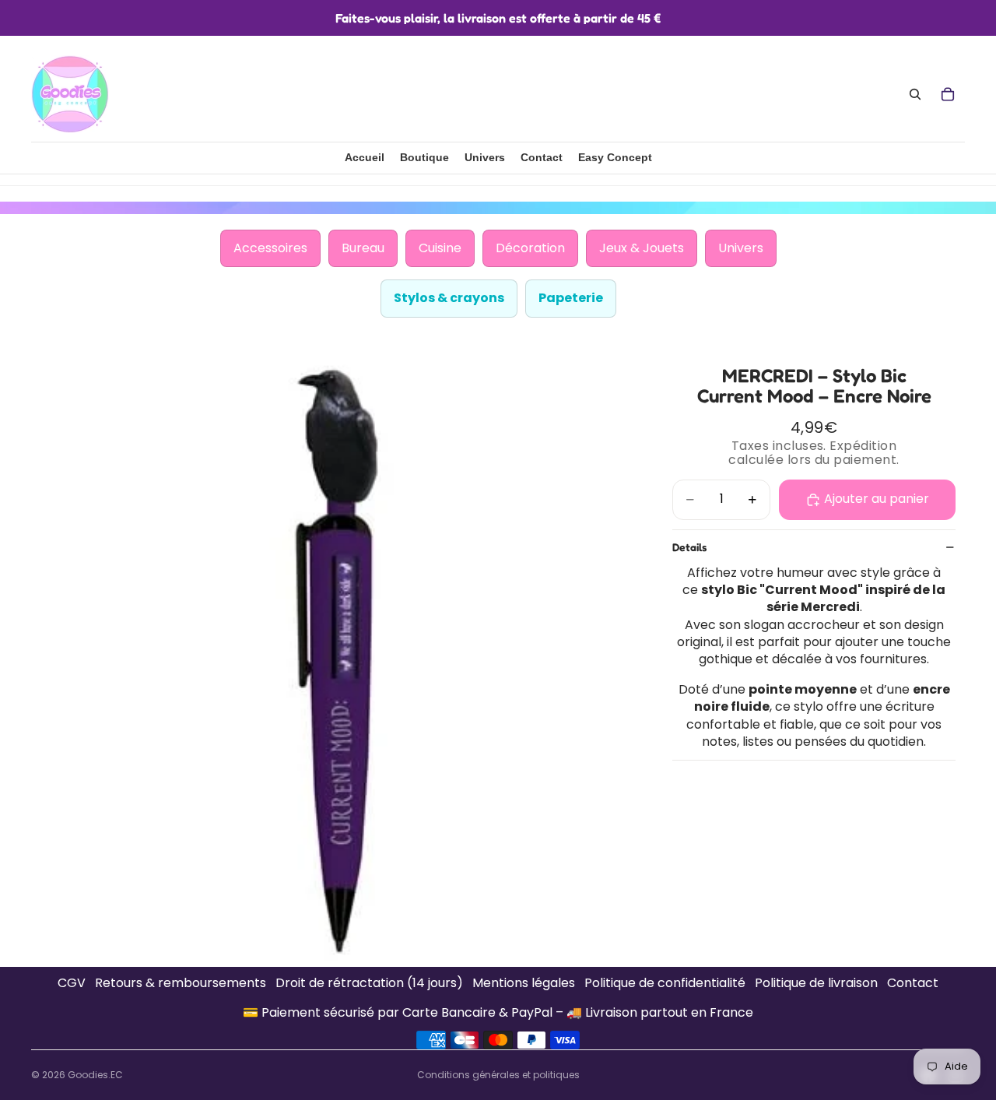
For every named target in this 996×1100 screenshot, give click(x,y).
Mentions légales (523, 983)
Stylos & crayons (449, 298)
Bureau (363, 248)
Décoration (530, 248)
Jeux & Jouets (641, 248)
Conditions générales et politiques (498, 1074)
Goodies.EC (95, 1074)
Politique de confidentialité (664, 983)
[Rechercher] (915, 94)
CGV (72, 983)
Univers (740, 248)
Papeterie (570, 298)
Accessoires (270, 248)
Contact (912, 983)
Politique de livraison (816, 983)
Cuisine (440, 248)
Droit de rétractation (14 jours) (369, 983)
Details (689, 547)
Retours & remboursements (180, 983)
